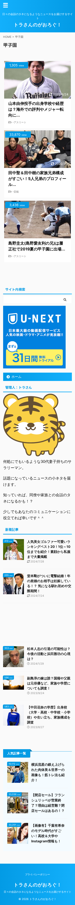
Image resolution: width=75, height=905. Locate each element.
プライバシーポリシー (37, 874)
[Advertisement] (37, 623)
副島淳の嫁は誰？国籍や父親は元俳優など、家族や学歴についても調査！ (48, 683)
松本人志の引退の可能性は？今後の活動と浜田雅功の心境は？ (48, 654)
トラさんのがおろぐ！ (37, 24)
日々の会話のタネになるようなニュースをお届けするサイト (37, 891)
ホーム (16, 376)
